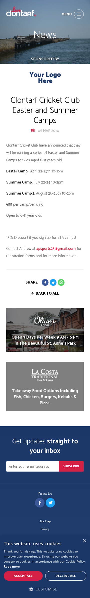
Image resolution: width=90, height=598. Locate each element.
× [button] (84, 541)
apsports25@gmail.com (56, 249)
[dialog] (45, 567)
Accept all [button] (23, 576)
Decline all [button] (66, 576)
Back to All (47, 293)
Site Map (45, 522)
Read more (12, 566)
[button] (45, 589)
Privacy (45, 529)
